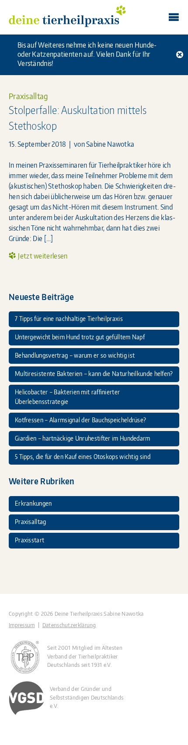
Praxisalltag (28, 96)
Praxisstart (29, 540)
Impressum (22, 625)
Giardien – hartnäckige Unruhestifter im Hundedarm (82, 438)
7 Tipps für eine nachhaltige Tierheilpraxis (69, 318)
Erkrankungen (33, 503)
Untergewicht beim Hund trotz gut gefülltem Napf (80, 337)
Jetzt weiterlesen (42, 256)
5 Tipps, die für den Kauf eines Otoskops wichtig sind (82, 456)
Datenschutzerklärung (69, 625)
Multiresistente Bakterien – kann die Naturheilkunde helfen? (94, 373)
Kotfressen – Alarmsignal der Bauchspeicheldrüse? (80, 420)
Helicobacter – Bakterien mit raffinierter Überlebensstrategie (67, 396)
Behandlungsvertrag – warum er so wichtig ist (75, 355)
